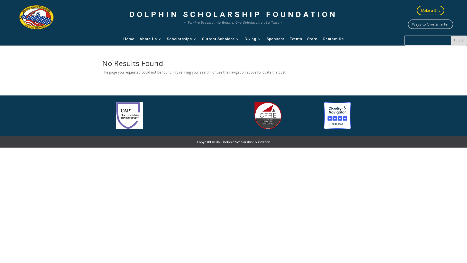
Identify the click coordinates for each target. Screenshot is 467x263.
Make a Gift (430, 10)
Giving (250, 39)
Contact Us (333, 39)
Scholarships (179, 39)
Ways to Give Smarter (430, 24)
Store (312, 39)
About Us (148, 39)
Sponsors (275, 39)
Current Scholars (218, 39)
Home (128, 39)
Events (296, 39)
